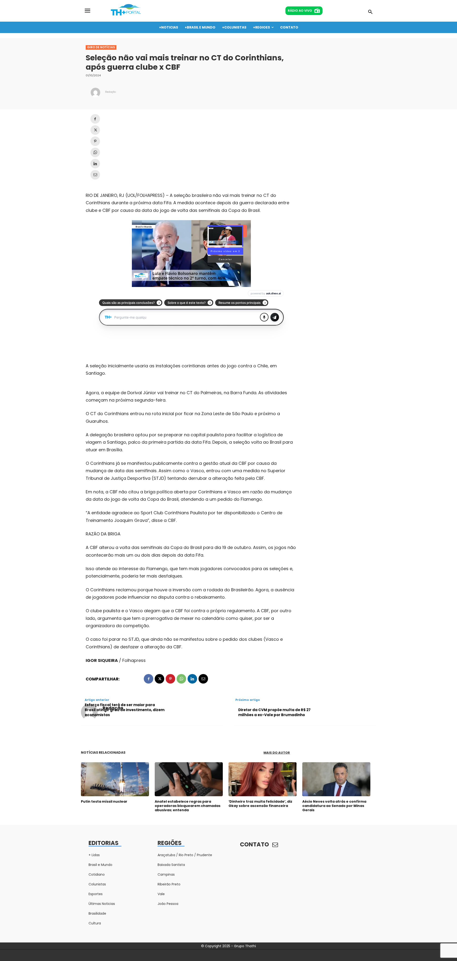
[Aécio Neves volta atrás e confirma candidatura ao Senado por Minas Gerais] (336, 779)
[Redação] (95, 92)
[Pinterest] (95, 141)
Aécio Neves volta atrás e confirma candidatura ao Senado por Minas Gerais (334, 805)
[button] (370, 12)
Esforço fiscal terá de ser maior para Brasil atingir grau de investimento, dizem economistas (124, 709)
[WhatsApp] (95, 152)
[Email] (95, 175)
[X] (95, 130)
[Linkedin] (95, 163)
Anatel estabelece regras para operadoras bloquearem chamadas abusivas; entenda (187, 805)
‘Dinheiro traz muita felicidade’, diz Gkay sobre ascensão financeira (260, 803)
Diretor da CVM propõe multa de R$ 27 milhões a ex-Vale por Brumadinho (274, 712)
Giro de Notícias (101, 47)
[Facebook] (95, 119)
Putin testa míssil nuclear (104, 801)
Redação (110, 92)
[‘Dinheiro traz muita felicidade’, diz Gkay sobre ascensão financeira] (262, 779)
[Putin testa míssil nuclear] (115, 779)
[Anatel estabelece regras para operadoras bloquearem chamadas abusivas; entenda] (189, 779)
